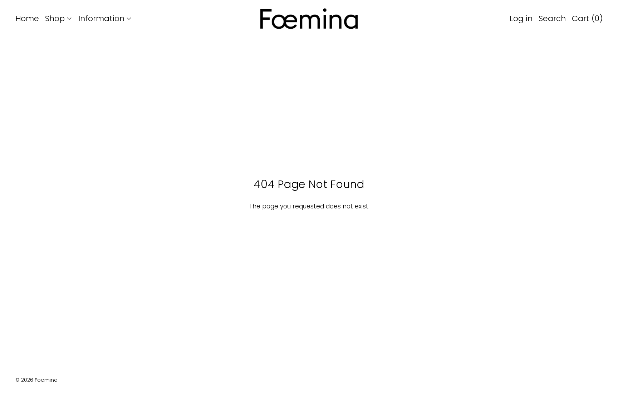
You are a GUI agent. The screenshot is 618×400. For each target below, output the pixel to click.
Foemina (46, 380)
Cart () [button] (587, 18)
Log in (521, 18)
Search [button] (552, 18)
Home (27, 18)
